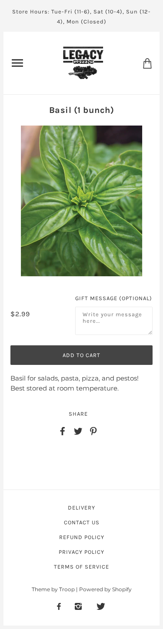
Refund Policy (81, 537)
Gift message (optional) (113, 298)
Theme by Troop (53, 589)
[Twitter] (100, 606)
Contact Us (82, 522)
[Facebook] (59, 606)
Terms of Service (81, 566)
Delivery (81, 507)
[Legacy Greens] (83, 62)
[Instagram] (78, 606)
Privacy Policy (81, 552)
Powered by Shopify (105, 589)
